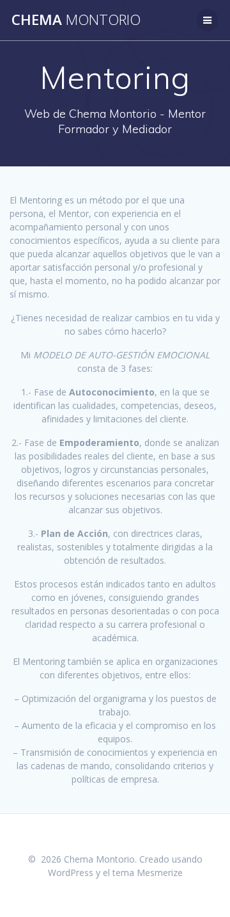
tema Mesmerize (147, 872)
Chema (76, 20)
